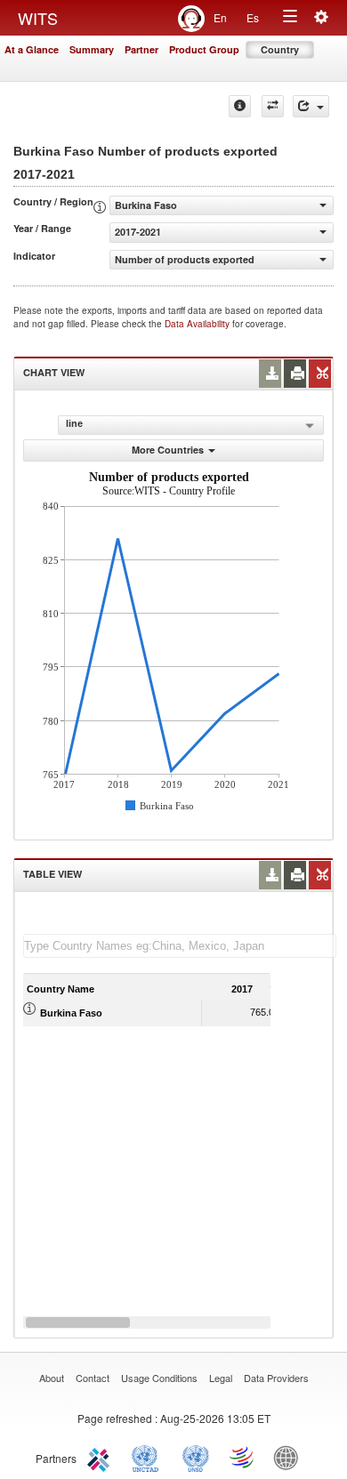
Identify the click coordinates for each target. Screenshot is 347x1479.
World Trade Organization (243, 1457)
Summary (91, 49)
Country (280, 49)
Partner (141, 49)
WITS (38, 17)
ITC (101, 1457)
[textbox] (179, 946)
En (220, 17)
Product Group (204, 49)
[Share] (311, 106)
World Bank (290, 1457)
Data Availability (198, 324)
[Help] (240, 106)
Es (252, 17)
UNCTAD (148, 1457)
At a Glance (31, 49)
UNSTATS (196, 1457)
